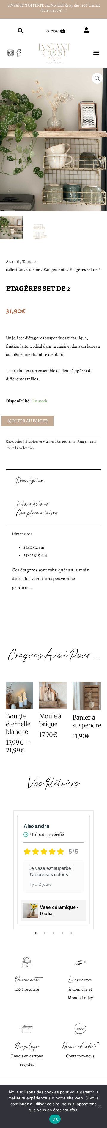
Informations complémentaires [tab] (37, 508)
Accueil (12, 262)
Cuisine (33, 269)
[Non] (100, 1106)
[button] (20, 30)
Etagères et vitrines (40, 441)
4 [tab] (62, 933)
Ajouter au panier (27, 421)
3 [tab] (53, 933)
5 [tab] (71, 933)
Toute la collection (20, 448)
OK (55, 1119)
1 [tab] (36, 933)
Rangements (54, 269)
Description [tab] (31, 481)
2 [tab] (45, 933)
